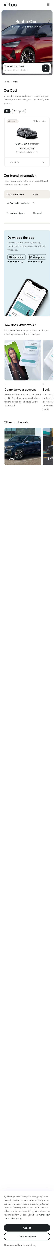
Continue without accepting (20, 1245)
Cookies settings (27, 1236)
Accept (27, 1227)
